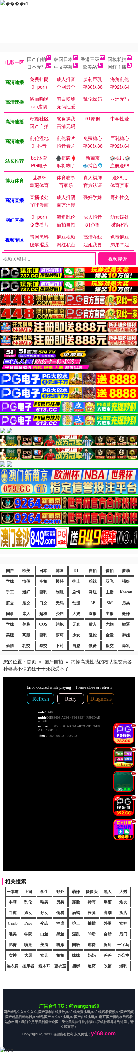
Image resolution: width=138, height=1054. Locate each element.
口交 (43, 603)
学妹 (10, 581)
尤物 (110, 624)
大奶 (76, 613)
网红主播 (117, 66)
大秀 (123, 891)
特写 (92, 902)
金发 (110, 635)
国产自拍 (36, 59)
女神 (123, 923)
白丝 (44, 934)
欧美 (26, 570)
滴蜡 (76, 912)
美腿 (10, 635)
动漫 (76, 603)
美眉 (44, 944)
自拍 (93, 570)
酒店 (123, 912)
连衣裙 (13, 966)
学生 (44, 891)
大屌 (28, 955)
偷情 (10, 645)
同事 (10, 613)
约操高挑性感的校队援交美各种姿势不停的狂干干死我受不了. (67, 665)
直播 (93, 613)
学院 (28, 934)
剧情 (76, 592)
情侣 (26, 581)
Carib (13, 923)
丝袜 (93, 581)
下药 (60, 645)
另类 (126, 603)
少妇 (60, 613)
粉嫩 (60, 944)
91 (76, 570)
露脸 (76, 902)
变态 (44, 923)
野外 (60, 891)
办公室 (123, 955)
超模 (43, 613)
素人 (26, 613)
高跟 (26, 635)
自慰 (76, 645)
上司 (28, 891)
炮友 (123, 902)
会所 (108, 934)
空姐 (43, 581)
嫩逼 (126, 624)
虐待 (92, 944)
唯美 (44, 902)
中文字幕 (63, 66)
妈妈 (92, 955)
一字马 (123, 944)
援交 (110, 645)
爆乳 (126, 645)
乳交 (26, 645)
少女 (76, 635)
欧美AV (90, 66)
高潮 (108, 912)
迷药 (92, 966)
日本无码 (36, 66)
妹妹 (76, 955)
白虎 (13, 912)
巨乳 (43, 592)
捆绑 (76, 966)
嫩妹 (126, 613)
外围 (108, 923)
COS (43, 624)
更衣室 (60, 966)
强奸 (126, 581)
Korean (126, 592)
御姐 (126, 635)
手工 (10, 592)
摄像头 (92, 891)
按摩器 (28, 966)
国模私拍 (117, 59)
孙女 (44, 912)
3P (93, 603)
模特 (60, 581)
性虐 (60, 923)
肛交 (10, 603)
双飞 (110, 581)
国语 (76, 944)
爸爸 (108, 955)
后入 (93, 624)
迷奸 (26, 592)
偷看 (60, 912)
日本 (43, 570)
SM (110, 603)
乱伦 (93, 635)
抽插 (92, 923)
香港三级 (90, 59)
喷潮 (28, 944)
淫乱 (76, 934)
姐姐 (60, 955)
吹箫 (108, 966)
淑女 (28, 912)
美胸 (26, 624)
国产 (10, 570)
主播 (110, 592)
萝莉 (126, 570)
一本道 (13, 891)
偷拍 (110, 570)
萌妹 (76, 891)
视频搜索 (117, 258)
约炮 (60, 624)
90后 (92, 934)
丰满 (13, 902)
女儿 (44, 955)
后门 (123, 934)
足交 (26, 603)
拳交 (43, 645)
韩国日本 (63, 59)
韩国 (60, 570)
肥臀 (13, 944)
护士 (76, 581)
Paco (28, 923)
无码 (60, 603)
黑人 (108, 891)
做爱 (93, 645)
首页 (31, 661)
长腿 (92, 912)
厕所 (108, 944)
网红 (93, 592)
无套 (76, 624)
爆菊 (108, 902)
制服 (60, 592)
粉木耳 (44, 966)
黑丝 (60, 934)
